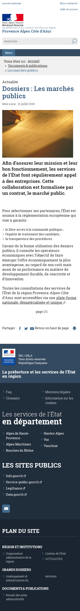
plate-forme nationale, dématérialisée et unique (39, 300)
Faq (9, 392)
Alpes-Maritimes (18, 444)
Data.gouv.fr (15, 494)
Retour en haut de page (52, 328)
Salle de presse (69, 9)
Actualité (10, 81)
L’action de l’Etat (55, 553)
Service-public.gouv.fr (23, 482)
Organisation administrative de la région (18, 557)
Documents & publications (27, 66)
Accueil (33, 61)
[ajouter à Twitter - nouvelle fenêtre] (25, 328)
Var (46, 439)
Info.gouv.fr (15, 476)
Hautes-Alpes (54, 433)
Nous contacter (69, 3)
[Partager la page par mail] (31, 328)
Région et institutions (22, 547)
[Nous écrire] (6, 509)
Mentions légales (57, 392)
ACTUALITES (53, 559)
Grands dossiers (16, 570)
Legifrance (14, 488)
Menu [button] (8, 52)
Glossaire (13, 398)
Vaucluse (51, 446)
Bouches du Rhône (20, 450)
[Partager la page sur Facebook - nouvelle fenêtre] (19, 328)
